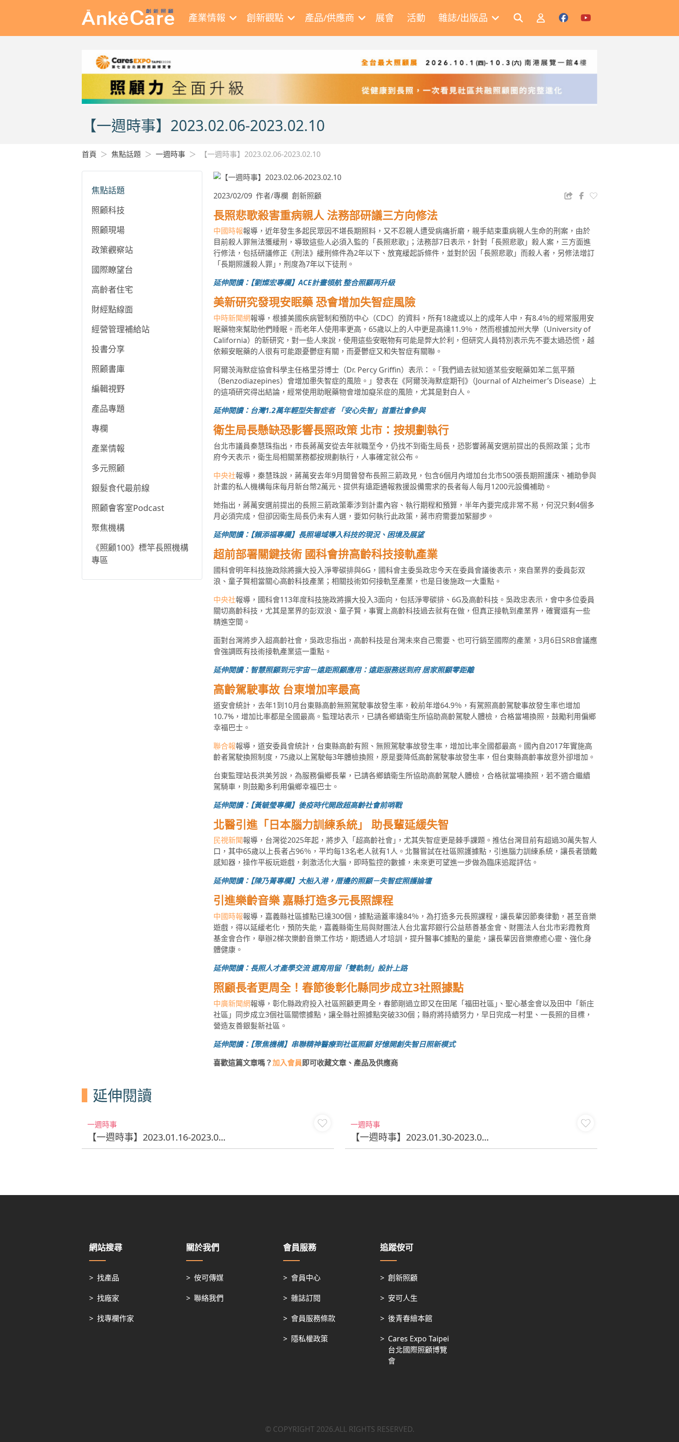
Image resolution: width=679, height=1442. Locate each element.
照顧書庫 (108, 368)
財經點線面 (112, 309)
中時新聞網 (231, 318)
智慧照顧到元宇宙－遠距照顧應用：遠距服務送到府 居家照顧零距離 (362, 670)
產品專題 (108, 408)
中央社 (224, 475)
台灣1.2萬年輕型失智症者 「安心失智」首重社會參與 (337, 410)
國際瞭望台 (112, 269)
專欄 (99, 428)
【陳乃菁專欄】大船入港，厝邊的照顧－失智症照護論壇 (340, 881)
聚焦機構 (108, 527)
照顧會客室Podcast (127, 507)
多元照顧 (108, 468)
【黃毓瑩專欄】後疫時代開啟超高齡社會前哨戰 (326, 805)
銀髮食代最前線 (120, 487)
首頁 (89, 154)
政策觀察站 (112, 249)
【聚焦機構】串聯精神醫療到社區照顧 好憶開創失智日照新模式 (352, 1044)
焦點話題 (126, 154)
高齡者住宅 (112, 289)
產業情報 (108, 448)
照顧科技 (108, 210)
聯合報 (224, 746)
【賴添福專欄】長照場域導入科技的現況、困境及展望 (337, 534)
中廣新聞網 (231, 1003)
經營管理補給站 (120, 329)
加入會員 (287, 1062)
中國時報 (228, 231)
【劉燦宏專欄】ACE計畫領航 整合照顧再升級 (322, 282)
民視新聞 (228, 840)
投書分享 (108, 348)
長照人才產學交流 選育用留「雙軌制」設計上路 (328, 968)
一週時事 (170, 154)
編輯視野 (108, 388)
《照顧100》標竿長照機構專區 (139, 553)
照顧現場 (108, 229)
